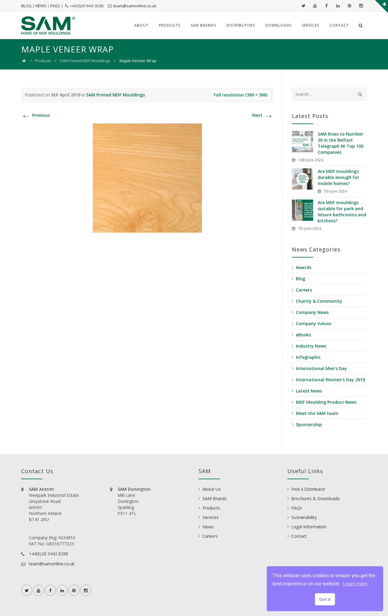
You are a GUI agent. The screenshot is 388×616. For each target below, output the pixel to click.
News (208, 527)
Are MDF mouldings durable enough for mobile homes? (338, 177)
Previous (35, 115)
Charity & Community (319, 301)
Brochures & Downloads (315, 498)
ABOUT (141, 25)
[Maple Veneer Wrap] (147, 177)
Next (262, 115)
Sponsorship (309, 424)
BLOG (26, 5)
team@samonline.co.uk (134, 5)
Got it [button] (325, 599)
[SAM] (48, 25)
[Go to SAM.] (24, 60)
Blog (300, 278)
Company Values (313, 323)
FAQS (55, 5)
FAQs (296, 508)
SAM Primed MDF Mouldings (84, 60)
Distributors (240, 25)
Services (310, 25)
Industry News (311, 346)
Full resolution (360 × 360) (240, 95)
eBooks (303, 335)
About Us (211, 489)
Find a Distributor (308, 489)
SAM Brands (203, 25)
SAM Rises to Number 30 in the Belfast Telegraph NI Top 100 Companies (340, 143)
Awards (303, 267)
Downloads (278, 25)
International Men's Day (321, 368)
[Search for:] (329, 94)
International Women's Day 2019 (330, 379)
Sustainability (304, 517)
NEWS (40, 5)
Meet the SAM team (317, 413)
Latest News (309, 391)
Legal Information (308, 527)
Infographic (308, 357)
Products (169, 25)
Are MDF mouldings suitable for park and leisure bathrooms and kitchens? (342, 212)
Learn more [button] (355, 583)
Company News (312, 312)
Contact (339, 25)
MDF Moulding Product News (326, 402)
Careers (304, 290)
